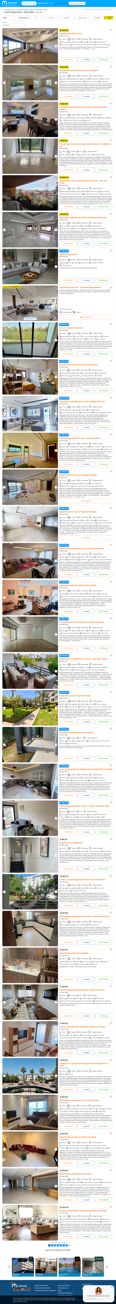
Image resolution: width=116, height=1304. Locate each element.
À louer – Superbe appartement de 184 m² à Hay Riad (82, 880)
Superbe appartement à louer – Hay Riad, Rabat (79, 438)
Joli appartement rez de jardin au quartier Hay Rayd (81, 622)
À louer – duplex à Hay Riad (71, 328)
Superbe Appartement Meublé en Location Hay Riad (81, 990)
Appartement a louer (68, 254)
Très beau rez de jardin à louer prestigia (76, 732)
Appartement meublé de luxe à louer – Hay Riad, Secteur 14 (84, 916)
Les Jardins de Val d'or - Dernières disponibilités (79, 287)
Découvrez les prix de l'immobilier (45, 1290)
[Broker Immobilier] (99, 1259)
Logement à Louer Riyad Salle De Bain (90, 9)
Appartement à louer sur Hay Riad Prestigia (78, 475)
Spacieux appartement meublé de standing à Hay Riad (83, 1211)
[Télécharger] (21, 1287)
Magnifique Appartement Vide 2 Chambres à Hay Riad (82, 218)
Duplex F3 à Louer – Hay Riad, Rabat (74, 696)
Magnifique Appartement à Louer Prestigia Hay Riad (82, 401)
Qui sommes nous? (64, 1285)
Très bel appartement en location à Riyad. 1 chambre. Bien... (85, 806)
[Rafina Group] (31, 1259)
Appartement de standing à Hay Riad (75, 1174)
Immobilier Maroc (10, 9)
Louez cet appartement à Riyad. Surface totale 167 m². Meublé (85, 769)
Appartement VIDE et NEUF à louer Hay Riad (78, 365)
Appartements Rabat (36, 9)
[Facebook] (82, 1288)
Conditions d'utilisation (65, 1293)
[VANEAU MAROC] (77, 1259)
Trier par (4, 22)
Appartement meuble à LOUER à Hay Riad (77, 1137)
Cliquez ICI (79, 1299)
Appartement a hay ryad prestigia (73, 953)
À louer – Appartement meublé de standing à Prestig (82, 1027)
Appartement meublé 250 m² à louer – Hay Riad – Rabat (83, 659)
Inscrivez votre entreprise (42, 1288)
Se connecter (62, 3)
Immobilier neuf (43, 3)
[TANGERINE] (50, 1259)
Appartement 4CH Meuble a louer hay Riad (77, 585)
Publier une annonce (77, 3)
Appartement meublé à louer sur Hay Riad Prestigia (81, 549)
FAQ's (59, 1290)
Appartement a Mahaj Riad (71, 843)
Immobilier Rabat (22, 9)
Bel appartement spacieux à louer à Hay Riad (78, 70)
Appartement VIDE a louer (70, 34)
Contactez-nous (63, 1288)
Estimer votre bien (29, 3)
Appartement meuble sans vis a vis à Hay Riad (79, 1100)
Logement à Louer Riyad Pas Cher (105, 9)
